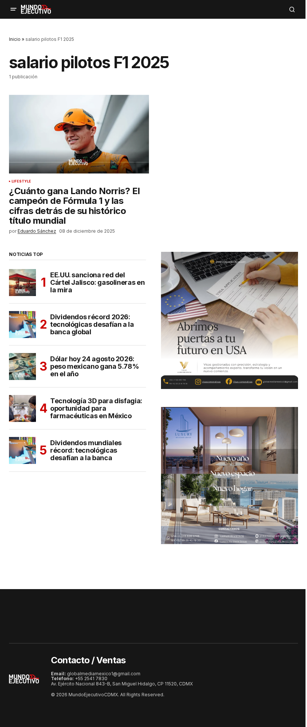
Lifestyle (21, 181)
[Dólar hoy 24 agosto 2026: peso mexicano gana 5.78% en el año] (22, 366)
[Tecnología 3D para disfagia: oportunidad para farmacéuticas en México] (22, 408)
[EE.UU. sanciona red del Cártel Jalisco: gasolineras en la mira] (22, 282)
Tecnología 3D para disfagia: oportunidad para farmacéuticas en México (96, 408)
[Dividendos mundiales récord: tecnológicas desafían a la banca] (22, 450)
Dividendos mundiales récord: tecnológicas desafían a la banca (86, 450)
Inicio (15, 39)
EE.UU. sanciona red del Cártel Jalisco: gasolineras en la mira (97, 282)
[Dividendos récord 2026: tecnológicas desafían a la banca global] (22, 324)
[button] (13, 9)
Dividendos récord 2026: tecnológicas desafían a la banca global (92, 324)
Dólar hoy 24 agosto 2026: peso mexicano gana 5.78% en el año (94, 366)
